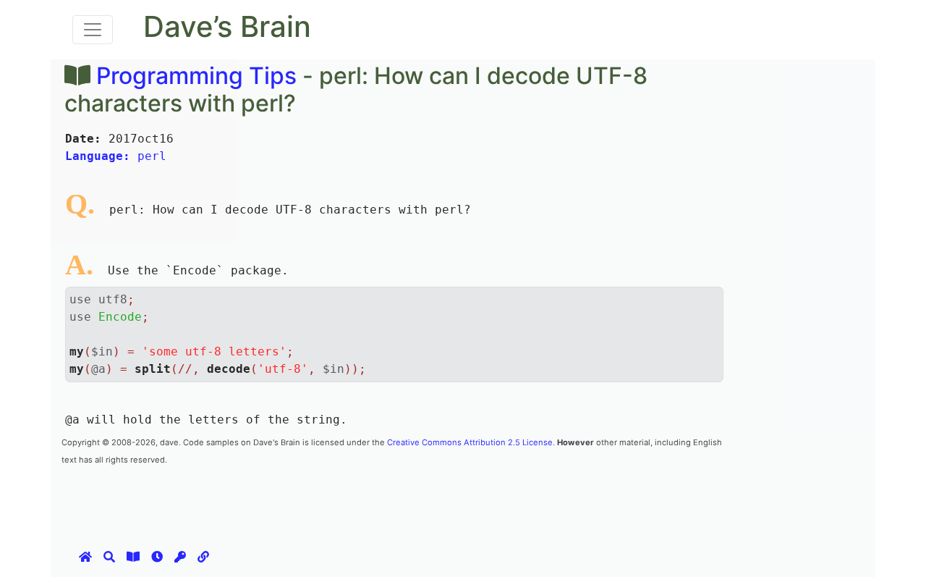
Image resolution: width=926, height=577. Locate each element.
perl (115, 156)
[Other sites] (203, 556)
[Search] (109, 556)
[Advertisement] (324, 499)
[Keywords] (180, 556)
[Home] (85, 556)
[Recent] (157, 556)
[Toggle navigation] (92, 29)
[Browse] (133, 556)
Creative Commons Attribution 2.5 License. (471, 442)
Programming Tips (196, 76)
